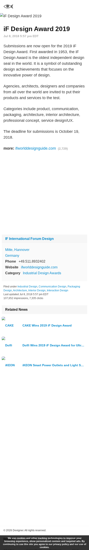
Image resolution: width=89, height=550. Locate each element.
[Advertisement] (44, 193)
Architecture (20, 290)
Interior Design (37, 290)
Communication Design (52, 286)
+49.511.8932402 (32, 261)
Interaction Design (57, 290)
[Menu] (83, 6)
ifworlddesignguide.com (35, 148)
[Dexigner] (8, 7)
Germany (12, 255)
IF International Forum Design (29, 239)
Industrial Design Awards (42, 273)
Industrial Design (27, 286)
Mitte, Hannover (17, 250)
